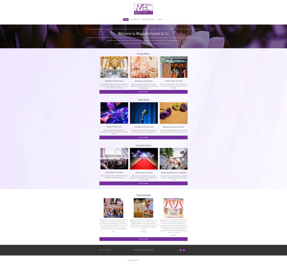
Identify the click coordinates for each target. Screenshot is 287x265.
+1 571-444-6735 (106, 250)
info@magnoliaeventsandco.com (145, 250)
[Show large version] (144, 67)
